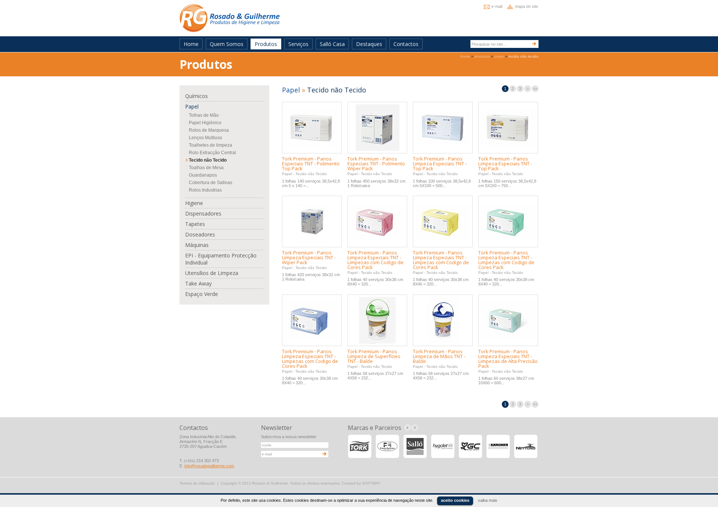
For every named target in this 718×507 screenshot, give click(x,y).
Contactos (405, 44)
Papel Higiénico (205, 122)
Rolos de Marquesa (209, 130)
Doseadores (200, 234)
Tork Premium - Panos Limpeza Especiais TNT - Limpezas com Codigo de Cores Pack (375, 260)
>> (535, 88)
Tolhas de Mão (204, 115)
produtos (482, 56)
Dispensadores (203, 213)
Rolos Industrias (205, 190)
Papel (192, 106)
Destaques (369, 44)
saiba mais (487, 500)
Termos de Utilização (197, 483)
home (465, 56)
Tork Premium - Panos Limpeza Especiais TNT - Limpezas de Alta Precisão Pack (508, 358)
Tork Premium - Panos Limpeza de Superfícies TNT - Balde (374, 356)
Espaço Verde (201, 293)
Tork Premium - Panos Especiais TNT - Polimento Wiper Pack (376, 163)
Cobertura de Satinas (210, 182)
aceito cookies (455, 500)
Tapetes (195, 223)
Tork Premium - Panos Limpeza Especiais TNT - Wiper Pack (309, 257)
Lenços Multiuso (205, 137)
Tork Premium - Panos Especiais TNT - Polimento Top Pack (311, 163)
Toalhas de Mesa (206, 167)
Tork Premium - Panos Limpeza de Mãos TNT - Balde (439, 356)
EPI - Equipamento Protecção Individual (221, 259)
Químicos (196, 96)
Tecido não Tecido (208, 160)
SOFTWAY (371, 483)
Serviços (298, 44)
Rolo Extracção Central (212, 152)
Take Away (198, 283)
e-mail (496, 6)
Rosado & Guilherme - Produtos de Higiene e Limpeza (230, 18)
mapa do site (526, 6)
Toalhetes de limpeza (210, 145)
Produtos (266, 44)
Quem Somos (226, 44)
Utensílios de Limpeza (211, 273)
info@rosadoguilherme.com (209, 466)
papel (499, 56)
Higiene (194, 203)
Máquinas (197, 244)
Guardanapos (203, 175)
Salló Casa (332, 44)
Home (191, 44)
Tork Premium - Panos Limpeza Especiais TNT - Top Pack (440, 163)
